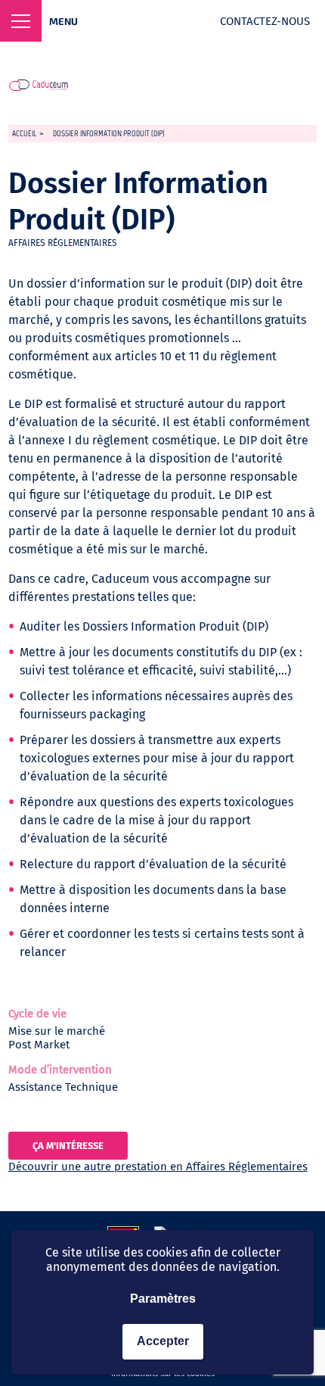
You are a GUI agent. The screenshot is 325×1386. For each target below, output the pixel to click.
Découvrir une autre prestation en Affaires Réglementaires (158, 1166)
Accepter (163, 1341)
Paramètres (163, 1298)
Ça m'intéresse (68, 1145)
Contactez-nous (265, 21)
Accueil (24, 134)
